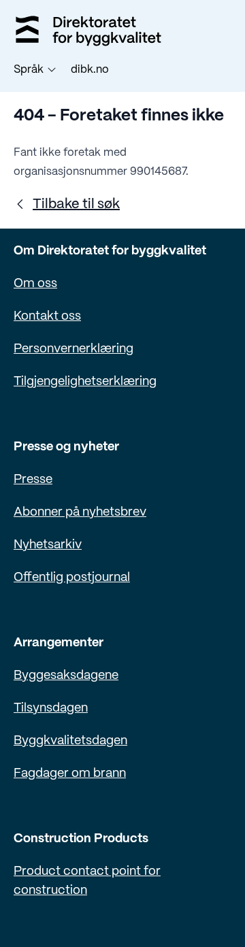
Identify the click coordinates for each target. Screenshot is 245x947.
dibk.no (90, 70)
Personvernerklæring (73, 349)
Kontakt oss (47, 316)
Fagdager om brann (70, 774)
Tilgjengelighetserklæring (85, 382)
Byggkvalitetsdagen (70, 741)
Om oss (35, 284)
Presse (33, 480)
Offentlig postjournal (72, 578)
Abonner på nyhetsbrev (80, 512)
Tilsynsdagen (51, 708)
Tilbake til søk (76, 204)
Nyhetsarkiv (48, 545)
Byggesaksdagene (66, 676)
